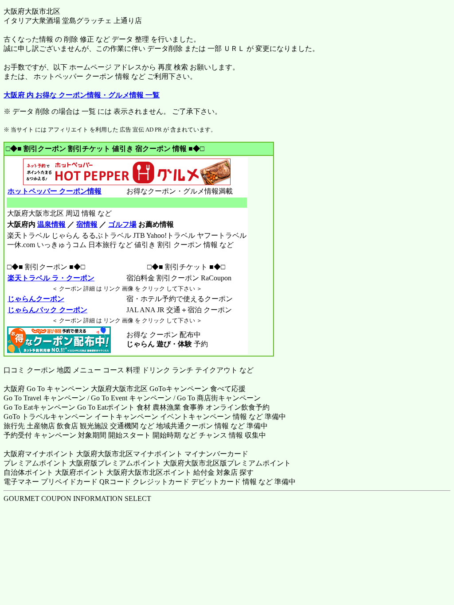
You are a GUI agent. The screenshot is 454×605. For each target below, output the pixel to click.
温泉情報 (51, 224)
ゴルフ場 (122, 224)
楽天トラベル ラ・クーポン (51, 278)
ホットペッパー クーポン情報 (55, 191)
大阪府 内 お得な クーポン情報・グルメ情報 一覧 (82, 95)
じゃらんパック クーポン (47, 310)
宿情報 (87, 224)
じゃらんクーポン (36, 298)
